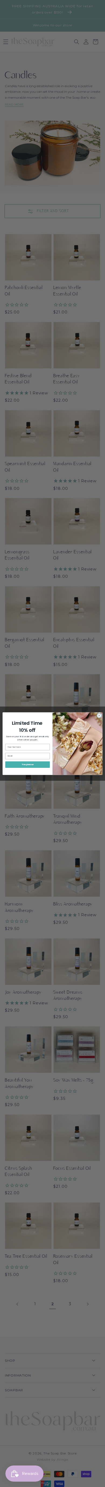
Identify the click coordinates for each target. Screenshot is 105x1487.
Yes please (27, 764)
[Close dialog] (99, 715)
